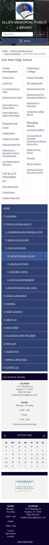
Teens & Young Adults (21, 51)
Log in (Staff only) (25, 541)
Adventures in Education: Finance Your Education (10, 153)
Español (10, 303)
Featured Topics (18, 271)
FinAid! (5, 127)
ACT (4, 181)
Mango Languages (16, 359)
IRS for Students (34, 164)
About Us (11, 319)
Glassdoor (12, 351)
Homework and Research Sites (25, 232)
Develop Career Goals (12, 97)
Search (42, 34)
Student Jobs (8, 77)
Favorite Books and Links (22, 287)
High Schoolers (13, 54)
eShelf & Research (15, 295)
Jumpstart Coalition (35, 130)
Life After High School (22, 256)
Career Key (7, 83)
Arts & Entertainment (22, 280)
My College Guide (10, 186)
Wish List (10, 343)
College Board (8, 133)
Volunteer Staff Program (20, 335)
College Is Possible (10, 139)
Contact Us (12, 367)
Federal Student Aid (11, 144)
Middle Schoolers (18, 240)
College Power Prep (11, 198)
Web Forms (11, 327)
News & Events (14, 311)
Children (10, 216)
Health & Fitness (19, 264)
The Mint (31, 158)
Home (4, 51)
